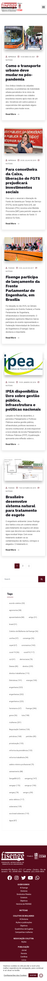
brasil (13, 624)
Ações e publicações (23, 922)
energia (31, 680)
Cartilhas (23, 957)
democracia (26, 659)
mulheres (15, 722)
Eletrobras (15, 680)
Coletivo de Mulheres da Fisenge (23, 631)
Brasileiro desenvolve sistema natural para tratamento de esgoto (21, 506)
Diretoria (23, 891)
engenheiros (16, 701)
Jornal (23, 950)
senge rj (28, 793)
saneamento (16, 771)
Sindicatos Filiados (23, 894)
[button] (43, 7)
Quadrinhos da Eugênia (23, 929)
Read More (11, 114)
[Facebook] (9, 877)
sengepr (14, 785)
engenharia (16, 687)
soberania (15, 807)
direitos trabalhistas (19, 673)
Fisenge (11, 268)
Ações (23, 942)
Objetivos (23, 901)
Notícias (9, 60)
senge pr (30, 785)
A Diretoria (23, 919)
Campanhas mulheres (23, 932)
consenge (28, 638)
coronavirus (28, 645)
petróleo (31, 736)
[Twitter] (23, 877)
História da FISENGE (23, 904)
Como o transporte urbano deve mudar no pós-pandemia (23, 72)
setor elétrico (16, 800)
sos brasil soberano (19, 814)
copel (13, 645)
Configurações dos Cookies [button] (15, 975)
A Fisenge (23, 888)
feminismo (15, 708)
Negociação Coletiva (19, 729)
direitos (28, 666)
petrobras (15, 736)
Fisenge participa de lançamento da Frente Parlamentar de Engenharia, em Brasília (23, 288)
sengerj (14, 793)
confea (13, 638)
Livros (24, 960)
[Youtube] (30, 877)
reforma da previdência (20, 750)
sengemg (31, 778)
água (13, 821)
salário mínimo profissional (21, 764)
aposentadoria (16, 617)
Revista (24, 953)
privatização (16, 743)
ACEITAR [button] (33, 975)
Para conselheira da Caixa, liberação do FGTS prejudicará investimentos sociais (23, 180)
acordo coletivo (17, 603)
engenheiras (16, 694)
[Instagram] (16, 877)
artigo (33, 617)
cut (12, 659)
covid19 (29, 652)
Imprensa (12, 57)
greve (13, 715)
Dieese (13, 666)
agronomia (15, 610)
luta (25, 715)
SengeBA (14, 778)
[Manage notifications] (41, 975)
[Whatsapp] (37, 877)
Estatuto (23, 898)
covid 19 (14, 652)
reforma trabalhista (18, 757)
